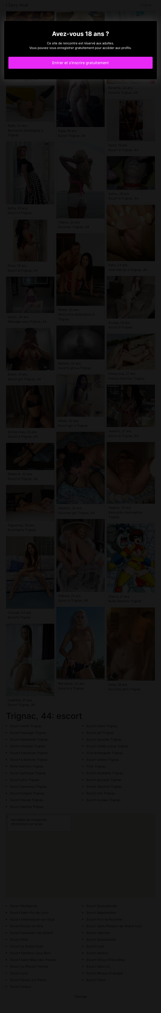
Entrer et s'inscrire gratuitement (80, 63)
